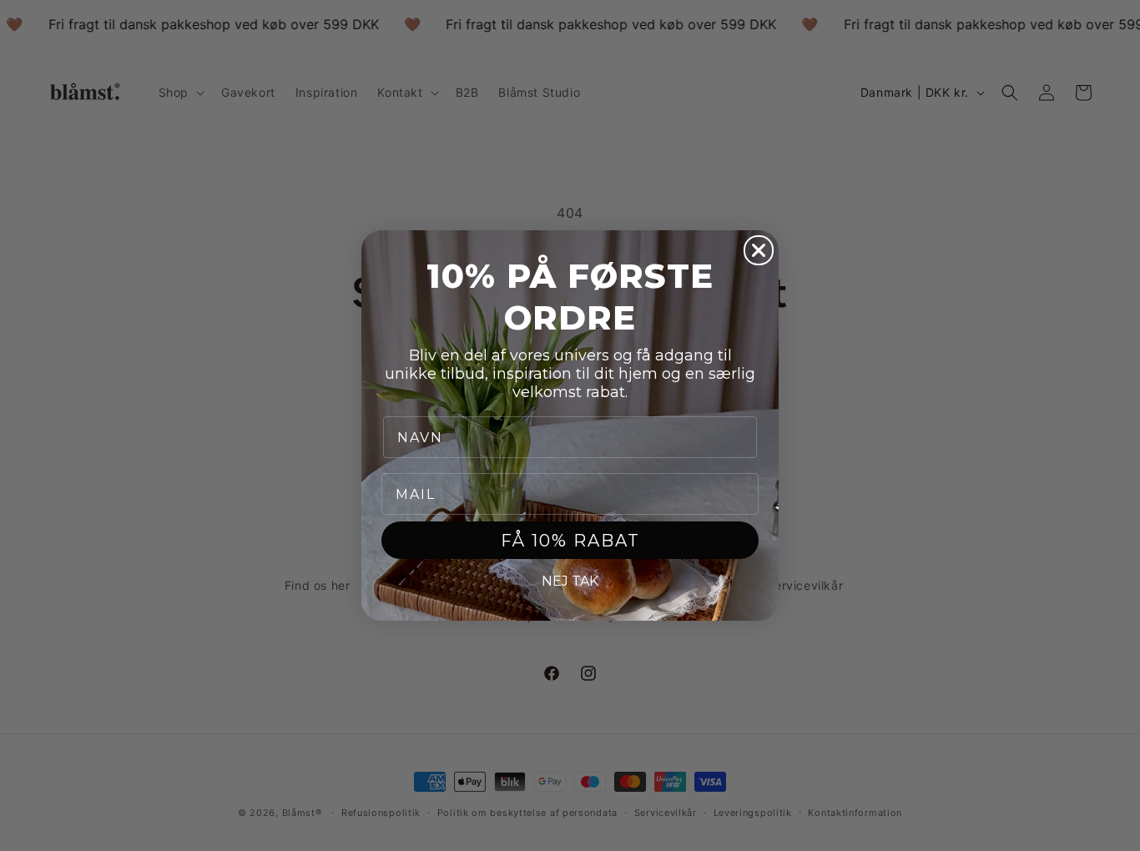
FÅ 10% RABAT (570, 541)
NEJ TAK (570, 581)
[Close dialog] (758, 250)
